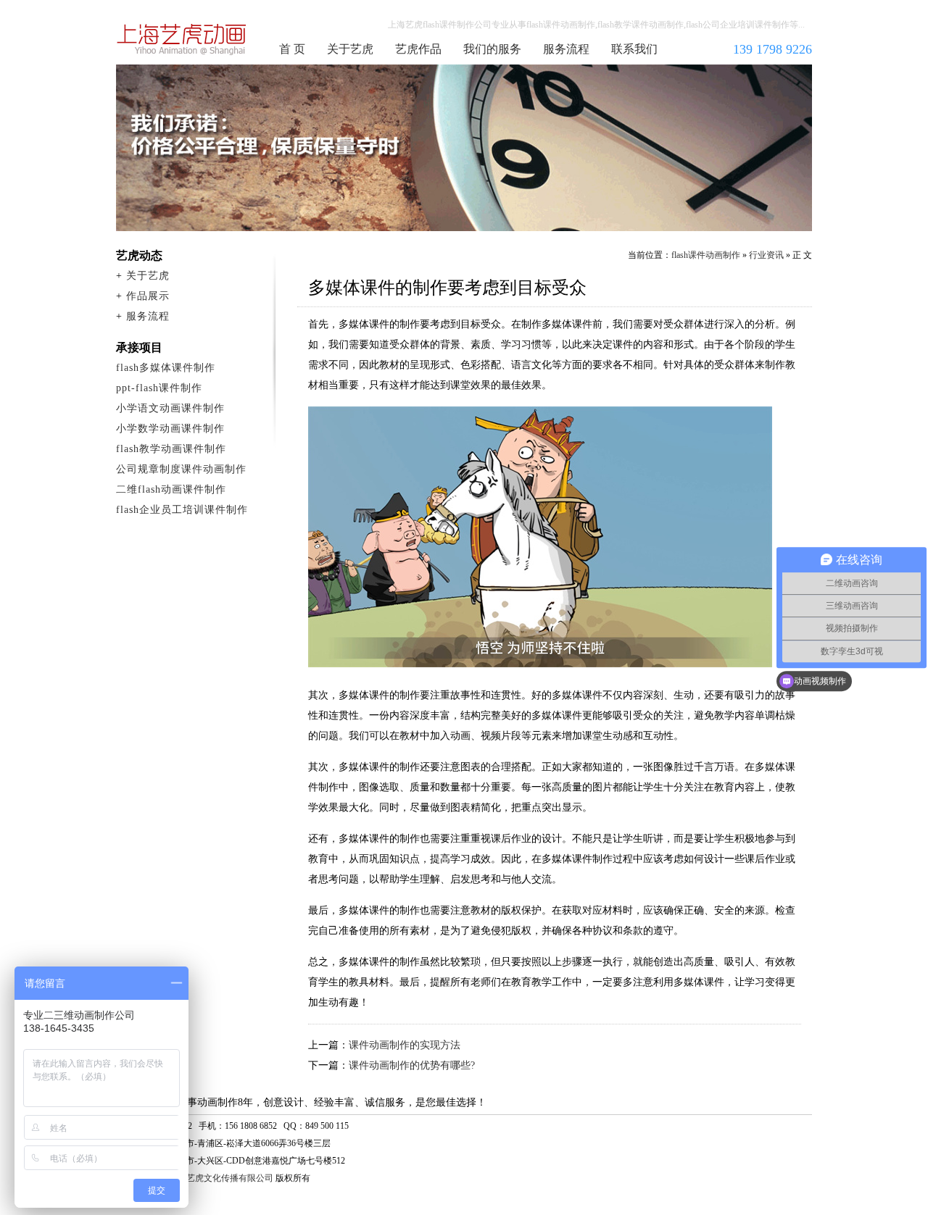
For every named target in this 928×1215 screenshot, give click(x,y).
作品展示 (148, 296)
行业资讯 (766, 255)
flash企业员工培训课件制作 (182, 509)
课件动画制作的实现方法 (404, 1045)
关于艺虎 (350, 49)
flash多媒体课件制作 (165, 367)
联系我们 (634, 49)
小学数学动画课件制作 (170, 428)
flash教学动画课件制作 (171, 448)
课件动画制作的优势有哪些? (412, 1065)
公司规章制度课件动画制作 (181, 469)
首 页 (292, 49)
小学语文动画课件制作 (170, 408)
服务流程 (566, 49)
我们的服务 (492, 49)
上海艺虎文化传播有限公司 (221, 1178)
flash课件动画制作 (182, 39)
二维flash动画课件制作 (171, 489)
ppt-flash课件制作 (159, 388)
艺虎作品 (418, 49)
